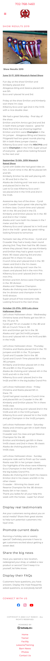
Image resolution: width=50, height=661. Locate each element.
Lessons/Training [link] (25, 645)
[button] (6, 13)
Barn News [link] (25, 648)
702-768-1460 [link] (25, 4)
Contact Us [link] (25, 655)
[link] (25, 13)
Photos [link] (25, 652)
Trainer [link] (25, 638)
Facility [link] (25, 641)
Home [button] (25, 634)
